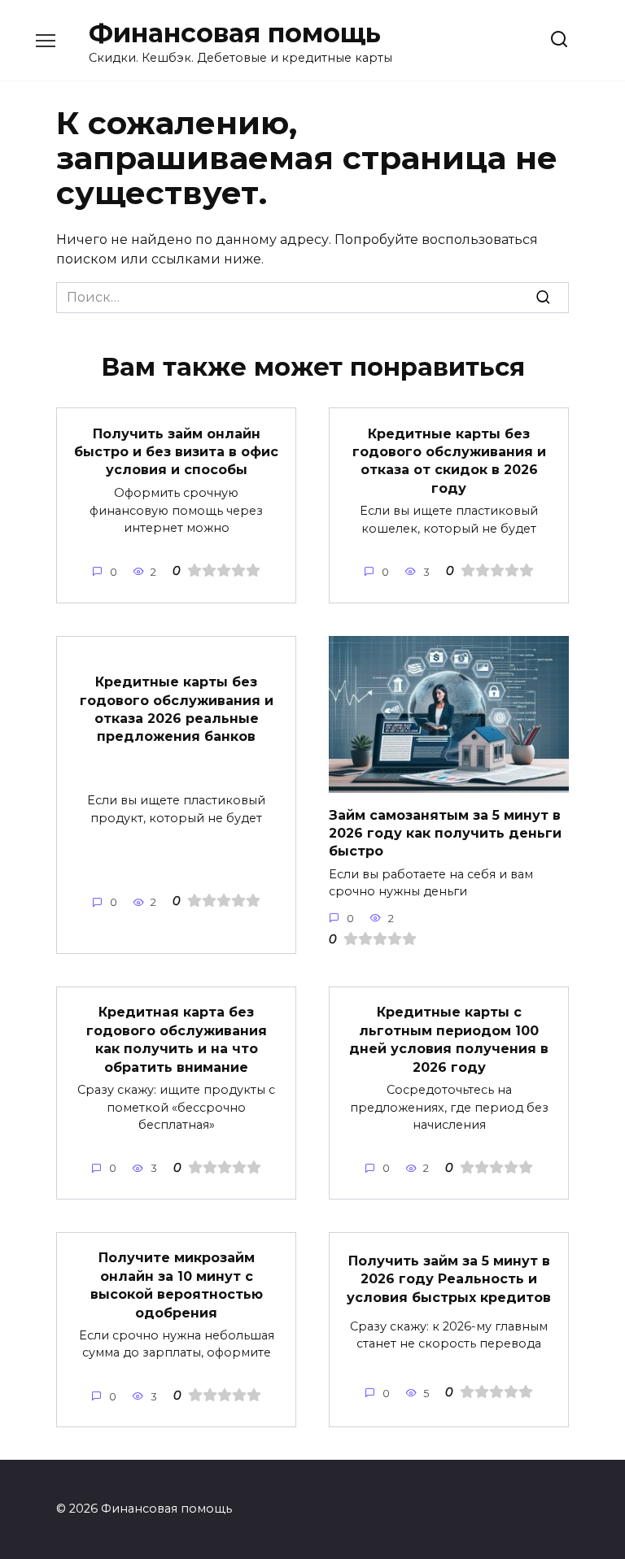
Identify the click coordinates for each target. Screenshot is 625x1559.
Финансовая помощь (235, 33)
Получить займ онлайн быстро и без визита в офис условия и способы (176, 451)
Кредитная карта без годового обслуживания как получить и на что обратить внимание (176, 1039)
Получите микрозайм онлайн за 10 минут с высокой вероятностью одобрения (176, 1285)
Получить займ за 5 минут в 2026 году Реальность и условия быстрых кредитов (449, 1279)
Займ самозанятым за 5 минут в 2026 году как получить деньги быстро (445, 833)
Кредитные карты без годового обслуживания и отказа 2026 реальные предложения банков (176, 709)
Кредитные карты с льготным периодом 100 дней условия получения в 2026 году (449, 1039)
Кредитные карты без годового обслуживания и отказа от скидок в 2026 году (449, 460)
